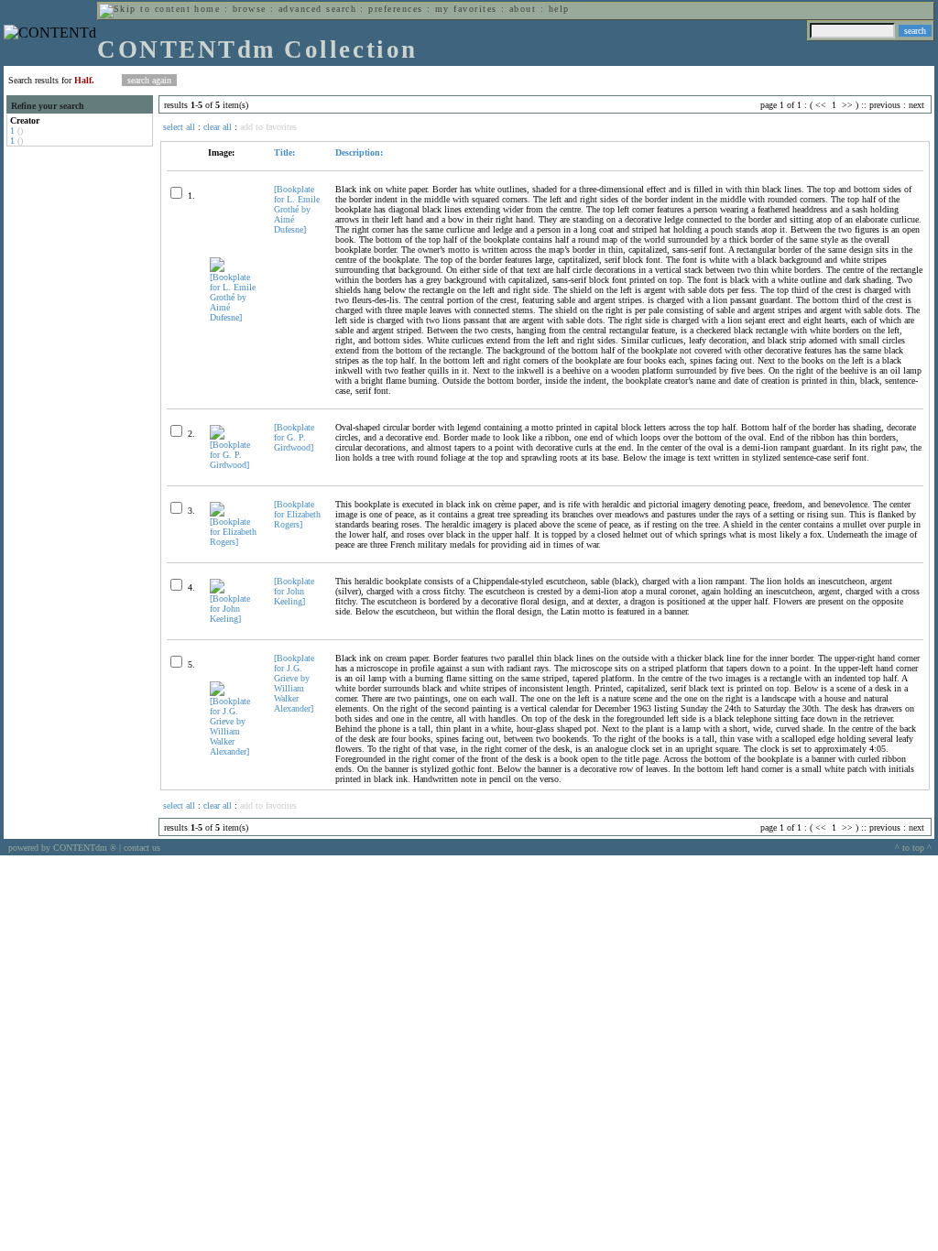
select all (179, 127)
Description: (359, 152)
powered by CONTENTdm (62, 848)
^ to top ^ (913, 848)
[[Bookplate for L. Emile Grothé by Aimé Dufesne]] (234, 317)
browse (250, 9)
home (207, 9)
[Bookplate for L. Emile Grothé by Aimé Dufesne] (297, 209)
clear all (217, 127)
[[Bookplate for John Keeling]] (234, 619)
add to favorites (268, 127)
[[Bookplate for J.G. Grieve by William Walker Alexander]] (234, 751)
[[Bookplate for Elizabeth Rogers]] (234, 542)
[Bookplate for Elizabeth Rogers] (297, 514)
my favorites (466, 9)
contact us (142, 848)
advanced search (317, 9)
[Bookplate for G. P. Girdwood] (294, 437)
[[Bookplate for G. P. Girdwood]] (234, 465)
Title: (284, 152)
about (522, 9)
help (559, 9)
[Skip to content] (145, 9)
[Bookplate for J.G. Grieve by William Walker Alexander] (294, 683)
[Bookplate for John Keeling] (294, 591)
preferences (395, 9)
